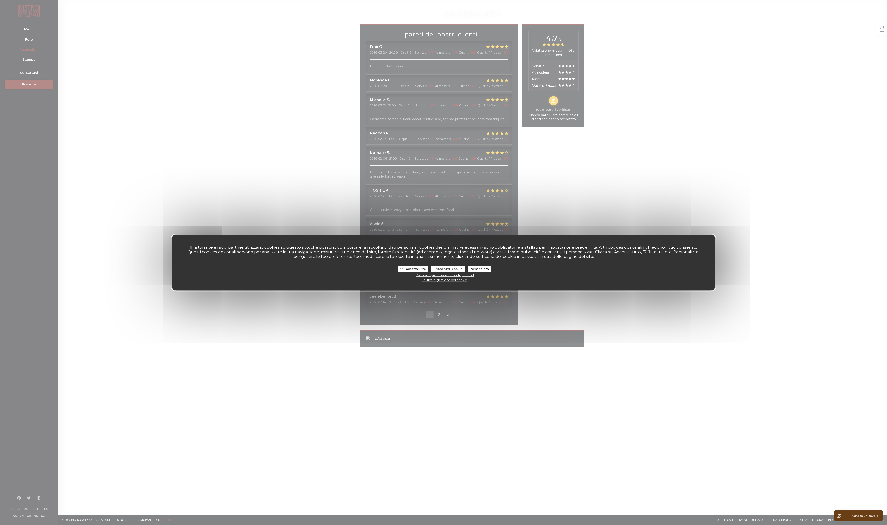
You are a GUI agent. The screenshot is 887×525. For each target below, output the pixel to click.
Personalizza (479, 269)
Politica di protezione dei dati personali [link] (445, 275)
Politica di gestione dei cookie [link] (444, 280)
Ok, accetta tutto (413, 269)
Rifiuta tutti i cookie (448, 269)
